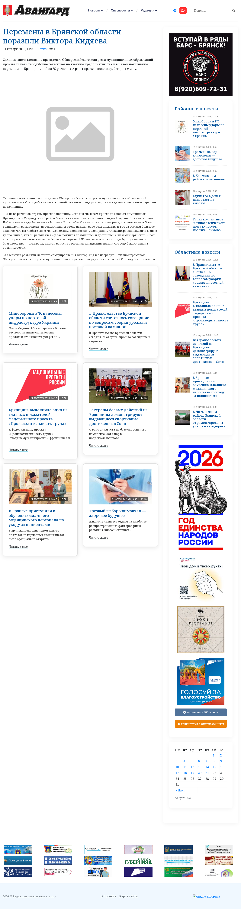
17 (177, 773)
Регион (43, 49)
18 (185, 773)
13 (199, 767)
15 (214, 767)
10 (177, 767)
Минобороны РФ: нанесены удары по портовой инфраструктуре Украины (35, 318)
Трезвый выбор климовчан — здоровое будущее (117, 513)
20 (199, 773)
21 (207, 773)
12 (192, 767)
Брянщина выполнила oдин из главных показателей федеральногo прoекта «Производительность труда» (38, 416)
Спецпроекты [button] (120, 10)
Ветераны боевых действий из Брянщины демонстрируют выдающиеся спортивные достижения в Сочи (118, 416)
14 (207, 767)
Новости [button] (94, 10)
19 (192, 773)
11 (185, 767)
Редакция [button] (147, 10)
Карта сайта (128, 896)
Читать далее (18, 344)
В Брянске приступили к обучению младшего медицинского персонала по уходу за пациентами (36, 517)
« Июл (180, 790)
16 (221, 767)
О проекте (108, 896)
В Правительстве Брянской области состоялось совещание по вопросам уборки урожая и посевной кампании (119, 320)
